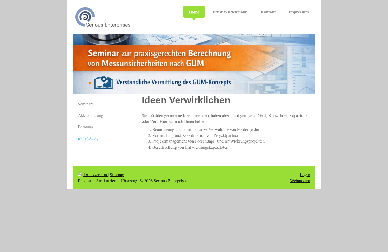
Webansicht (300, 180)
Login (305, 174)
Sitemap (117, 174)
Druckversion (95, 174)
